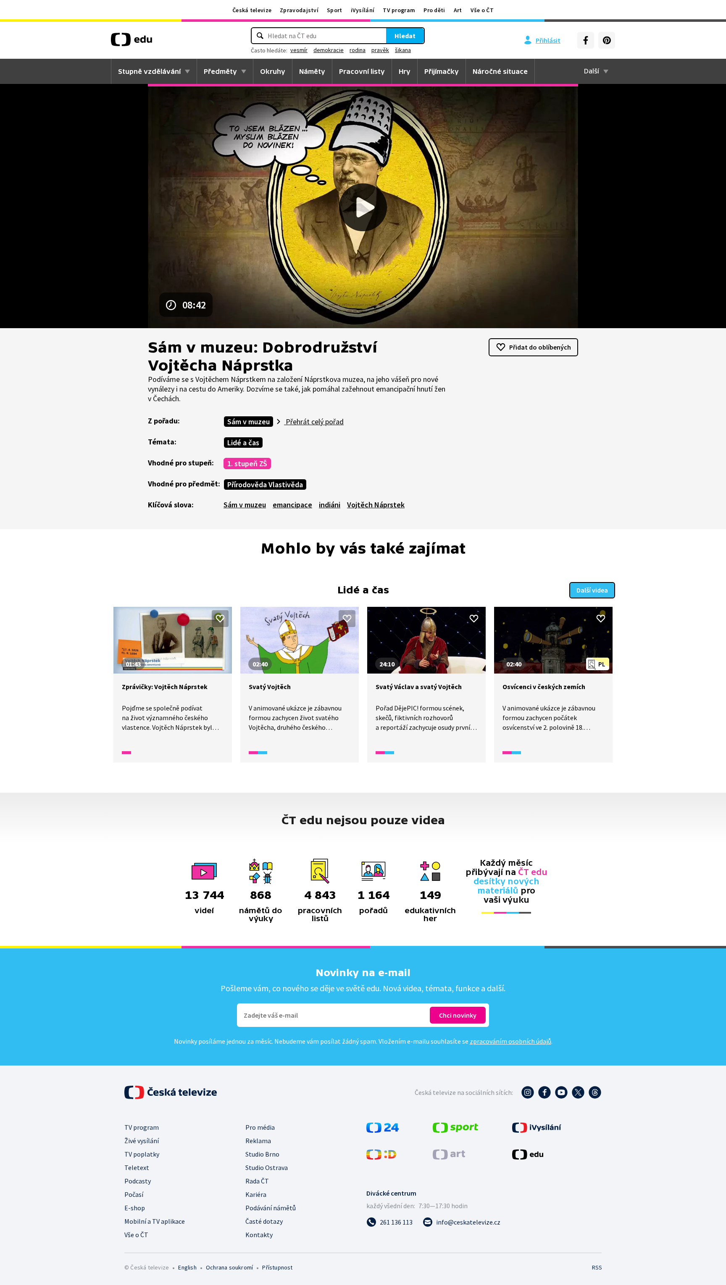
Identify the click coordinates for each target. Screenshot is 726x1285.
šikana (403, 50)
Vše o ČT (482, 10)
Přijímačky (441, 71)
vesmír (299, 50)
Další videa (592, 590)
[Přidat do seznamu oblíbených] (220, 618)
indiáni (329, 504)
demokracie (328, 50)
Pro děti (434, 10)
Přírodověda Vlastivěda (265, 484)
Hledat (405, 35)
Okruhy (272, 71)
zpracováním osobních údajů (510, 1041)
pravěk (380, 50)
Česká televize (251, 10)
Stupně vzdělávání (149, 71)
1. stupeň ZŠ (247, 463)
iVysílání (363, 10)
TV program (399, 10)
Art (458, 10)
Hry (404, 71)
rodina (358, 50)
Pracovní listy (362, 71)
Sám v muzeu (248, 421)
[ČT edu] (131, 42)
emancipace (292, 504)
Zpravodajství (299, 10)
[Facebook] (585, 40)
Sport (334, 10)
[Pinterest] (606, 40)
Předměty (220, 71)
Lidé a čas (243, 442)
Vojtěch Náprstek (376, 504)
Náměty (312, 71)
